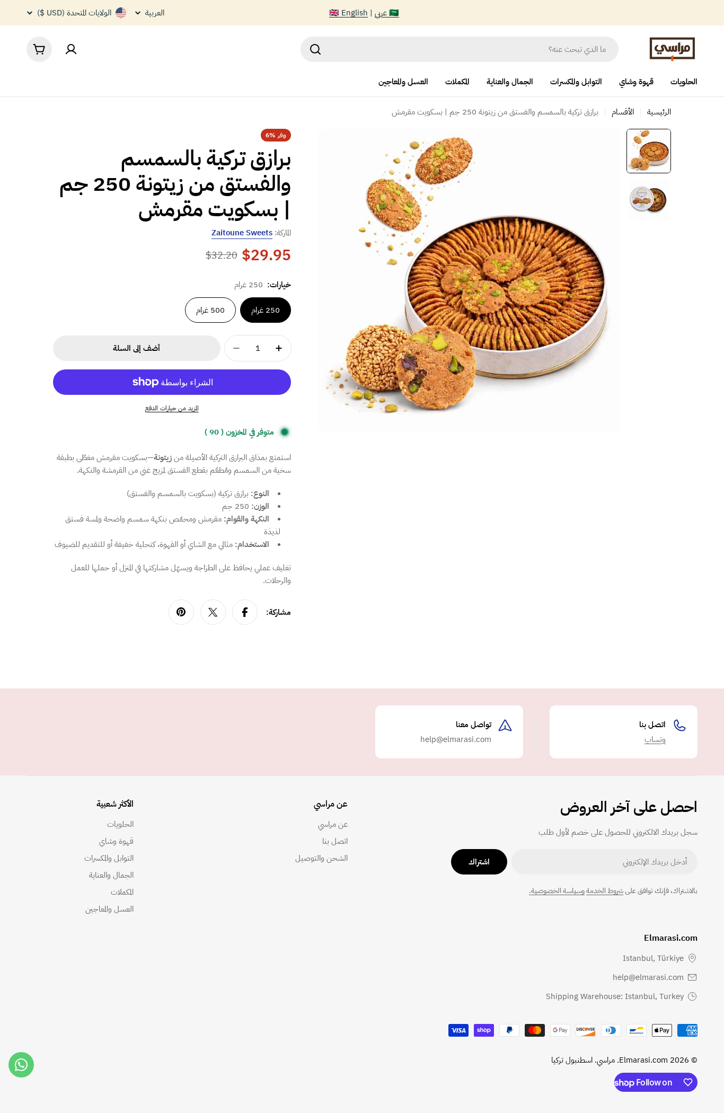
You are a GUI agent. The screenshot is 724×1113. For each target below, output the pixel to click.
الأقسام (623, 112)
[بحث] (315, 49)
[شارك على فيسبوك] (245, 612)
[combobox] (460, 49)
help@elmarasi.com (648, 977)
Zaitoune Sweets (241, 232)
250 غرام (265, 310)
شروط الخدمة (604, 890)
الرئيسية (659, 112)
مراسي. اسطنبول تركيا (583, 1060)
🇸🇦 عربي (387, 13)
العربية (154, 13)
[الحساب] (71, 49)
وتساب (655, 739)
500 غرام (210, 310)
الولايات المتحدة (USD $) (74, 12)
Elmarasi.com (643, 1060)
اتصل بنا (652, 724)
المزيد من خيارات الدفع (172, 408)
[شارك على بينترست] (181, 612)
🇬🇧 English (348, 13)
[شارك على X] (213, 612)
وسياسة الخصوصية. (557, 890)
